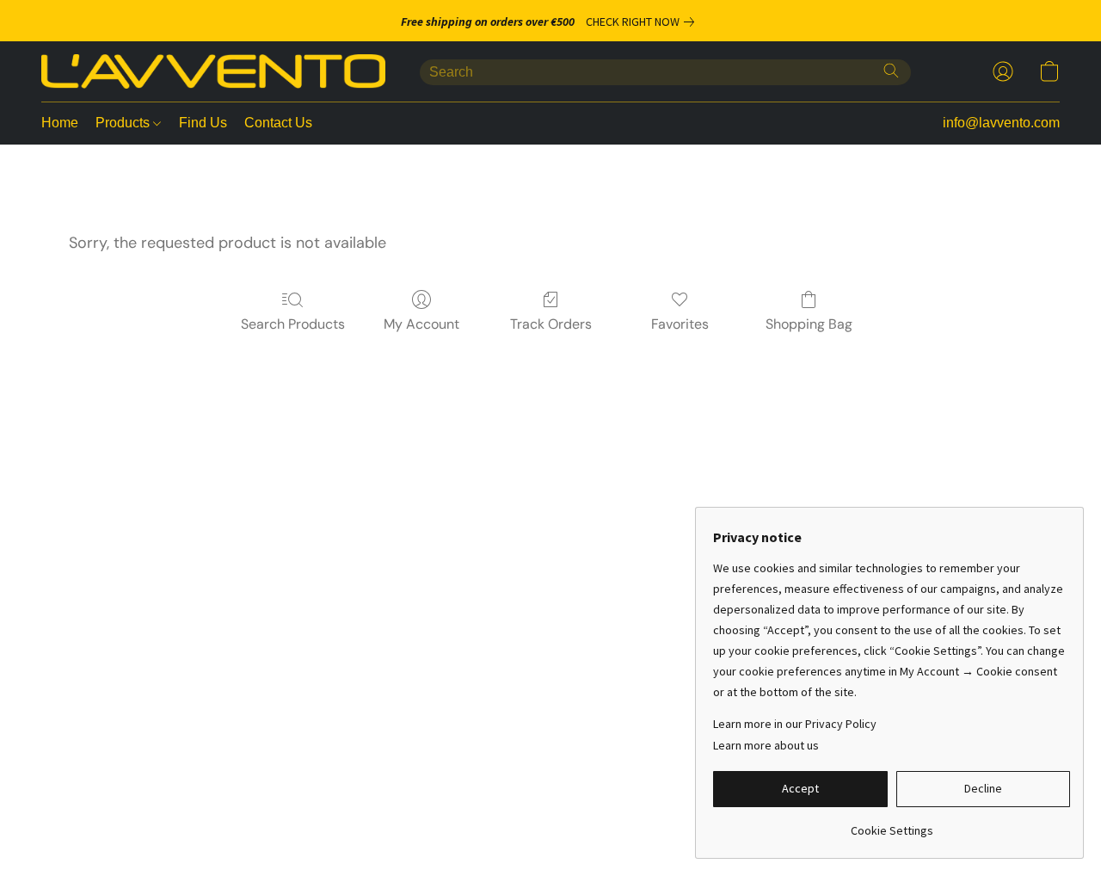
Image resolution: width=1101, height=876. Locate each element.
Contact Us (278, 122)
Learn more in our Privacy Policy (794, 723)
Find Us (203, 122)
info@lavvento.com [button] (1001, 122)
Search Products (293, 324)
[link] (643, 21)
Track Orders (551, 324)
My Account (421, 324)
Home (59, 122)
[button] (213, 71)
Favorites (680, 324)
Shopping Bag (809, 324)
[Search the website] (891, 71)
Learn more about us (766, 745)
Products (124, 122)
